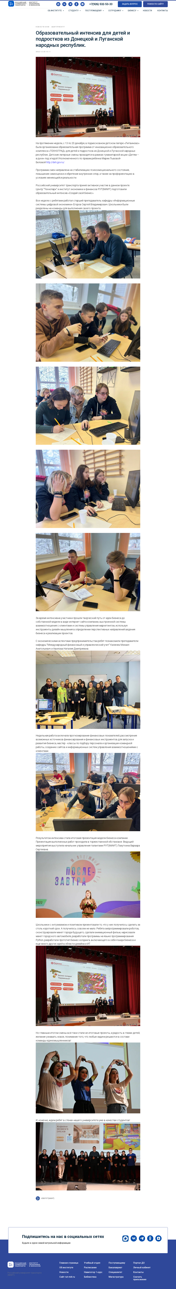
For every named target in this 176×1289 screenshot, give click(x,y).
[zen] (82, 4)
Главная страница (68, 1263)
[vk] (64, 4)
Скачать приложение (139, 1278)
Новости (147, 10)
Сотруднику (115, 10)
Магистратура (116, 1277)
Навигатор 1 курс (93, 1272)
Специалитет (115, 1272)
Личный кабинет (142, 1267)
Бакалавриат (115, 1267)
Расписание (90, 1267)
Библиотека (90, 1277)
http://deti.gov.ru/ (55, 162)
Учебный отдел (92, 1263)
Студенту (73, 10)
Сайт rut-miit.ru (67, 1277)
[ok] (76, 4)
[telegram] (70, 4)
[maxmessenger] (58, 4)
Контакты (162, 10)
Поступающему (93, 10)
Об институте (55, 10)
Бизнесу (132, 10)
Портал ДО (139, 1263)
